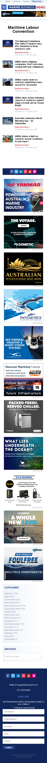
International (10, 603)
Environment (10, 618)
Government (10, 600)
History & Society (12, 624)
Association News (12, 609)
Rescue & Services (13, 606)
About (8, 1)
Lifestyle (8, 621)
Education (9, 627)
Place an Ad (36, 1)
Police (7, 636)
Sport (7, 596)
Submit (8, 748)
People (8, 612)
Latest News (10, 639)
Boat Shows (10, 615)
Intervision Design (25, 756)
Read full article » (22, 53)
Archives (16, 1)
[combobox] (23, 656)
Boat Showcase (11, 630)
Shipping (8, 633)
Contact (26, 1)
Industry (8, 593)
